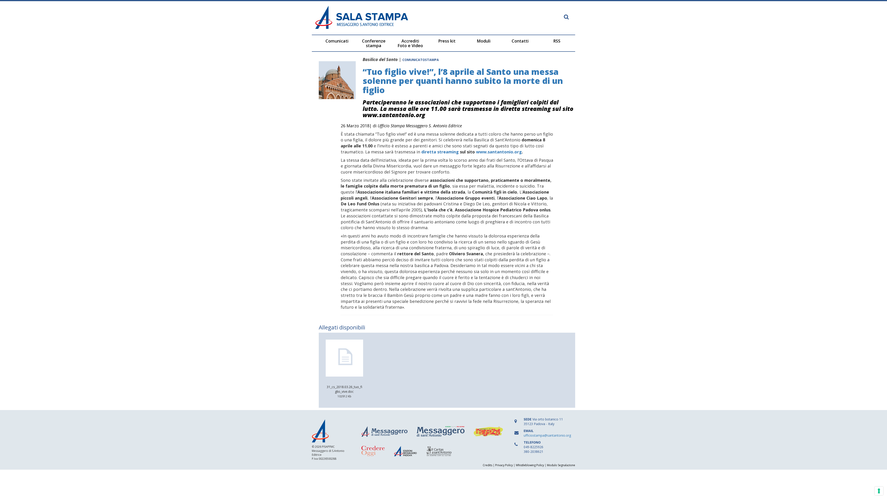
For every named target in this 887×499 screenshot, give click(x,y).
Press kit (447, 41)
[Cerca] (566, 17)
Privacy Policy (504, 465)
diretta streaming (440, 152)
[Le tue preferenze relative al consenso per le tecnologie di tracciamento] (879, 491)
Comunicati (337, 41)
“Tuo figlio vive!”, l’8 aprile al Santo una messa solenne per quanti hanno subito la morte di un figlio (463, 81)
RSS (556, 41)
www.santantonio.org (499, 152)
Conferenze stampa (374, 43)
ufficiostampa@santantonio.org (547, 435)
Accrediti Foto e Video (410, 43)
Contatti (520, 41)
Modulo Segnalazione (561, 465)
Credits (487, 465)
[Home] (377, 18)
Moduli (484, 41)
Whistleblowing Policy (530, 465)
